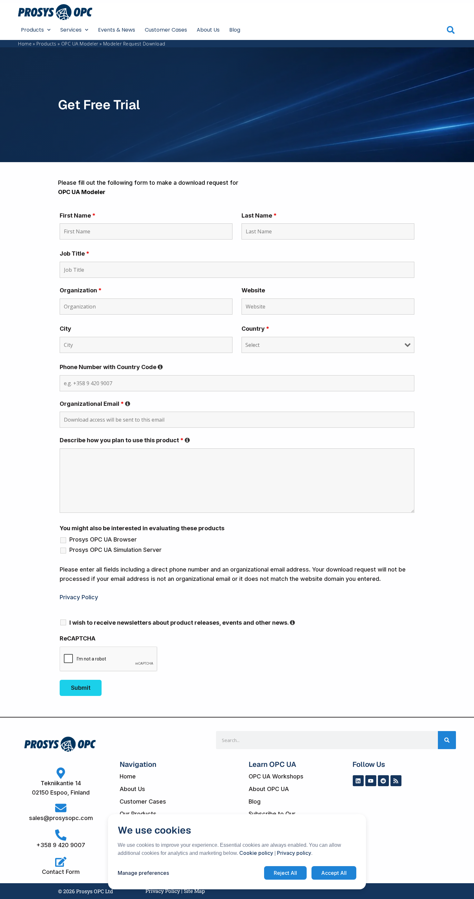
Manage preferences (143, 873)
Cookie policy (256, 853)
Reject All (285, 873)
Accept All (334, 873)
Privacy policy (294, 853)
